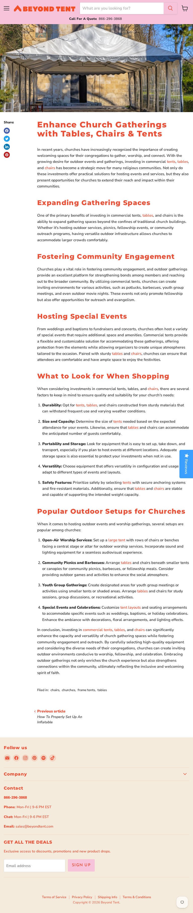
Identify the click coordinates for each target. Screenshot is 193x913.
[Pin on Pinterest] (7, 155)
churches (68, 690)
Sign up (81, 865)
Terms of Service (54, 897)
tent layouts (130, 607)
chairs (50, 167)
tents (171, 161)
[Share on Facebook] (7, 131)
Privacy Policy (82, 897)
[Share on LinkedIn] (7, 147)
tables (182, 161)
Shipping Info (107, 897)
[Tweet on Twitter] (7, 139)
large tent (116, 540)
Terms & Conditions (137, 897)
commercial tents (97, 629)
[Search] (170, 8)
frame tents (86, 690)
